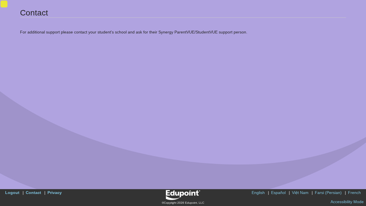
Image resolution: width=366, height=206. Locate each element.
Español (278, 192)
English (258, 192)
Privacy (54, 192)
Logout (12, 192)
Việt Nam (300, 192)
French (354, 192)
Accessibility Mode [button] (347, 201)
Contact (33, 192)
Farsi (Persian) (328, 192)
